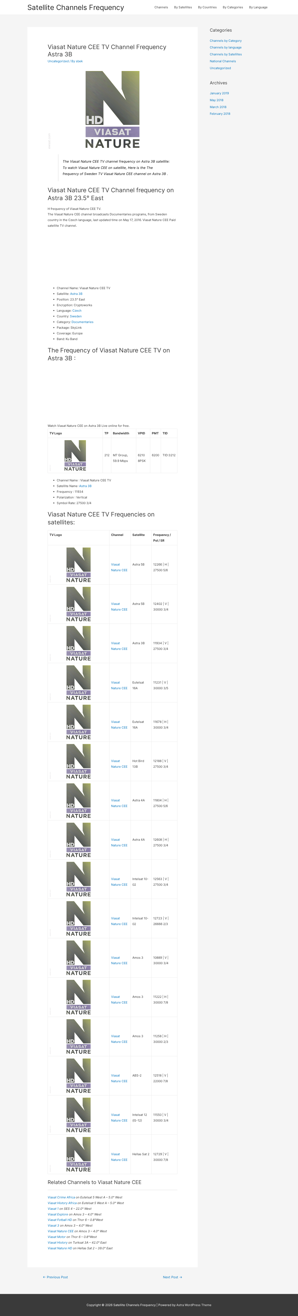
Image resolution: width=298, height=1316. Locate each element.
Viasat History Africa (62, 1203)
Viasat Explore (58, 1214)
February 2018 (220, 114)
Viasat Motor (57, 1237)
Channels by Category (226, 41)
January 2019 (219, 93)
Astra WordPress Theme (193, 1305)
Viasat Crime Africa (62, 1197)
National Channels (223, 61)
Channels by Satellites (226, 54)
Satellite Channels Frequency (75, 7)
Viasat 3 (54, 1225)
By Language (258, 7)
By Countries (207, 7)
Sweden (76, 316)
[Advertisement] (112, 257)
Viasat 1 (53, 1209)
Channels (161, 7)
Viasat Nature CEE (61, 1231)
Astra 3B (76, 294)
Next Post (172, 1277)
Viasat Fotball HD (60, 1220)
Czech (76, 310)
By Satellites (183, 7)
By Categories (233, 7)
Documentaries (82, 322)
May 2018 (216, 100)
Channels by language (226, 47)
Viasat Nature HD (60, 1248)
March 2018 (218, 107)
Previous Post (55, 1277)
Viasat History (58, 1242)
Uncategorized (58, 61)
